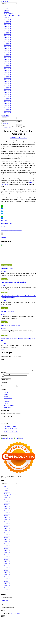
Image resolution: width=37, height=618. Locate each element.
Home (6, 8)
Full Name (3, 372)
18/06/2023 (3, 285)
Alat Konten (8, 13)
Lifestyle (6, 403)
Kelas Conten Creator (7, 268)
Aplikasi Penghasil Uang (12, 15)
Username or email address (8, 607)
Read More (3, 277)
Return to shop (4, 600)
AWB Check (7, 19)
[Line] (18, 215)
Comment (3, 359)
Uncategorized (23, 138)
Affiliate (7, 17)
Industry (6, 400)
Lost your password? (15, 613)
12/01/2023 (13, 138)
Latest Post (6, 401)
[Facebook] (18, 209)
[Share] (18, 218)
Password (3, 610)
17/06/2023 (3, 300)
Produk (6, 10)
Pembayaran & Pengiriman (10, 428)
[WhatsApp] (18, 206)
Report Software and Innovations (10, 325)
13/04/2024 (3, 271)
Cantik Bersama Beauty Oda (11, 432)
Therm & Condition (9, 405)
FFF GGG (3, 238)
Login (2, 616)
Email (2, 376)
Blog (10, 127)
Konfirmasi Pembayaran (10, 426)
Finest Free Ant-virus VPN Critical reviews (13, 282)
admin (17, 138)
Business (6, 396)
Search (19, 121)
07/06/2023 (3, 343)
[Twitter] (18, 212)
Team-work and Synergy (8, 311)
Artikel (6, 12)
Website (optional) (5, 374)
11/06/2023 (3, 314)
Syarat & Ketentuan (9, 430)
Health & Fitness (8, 398)
